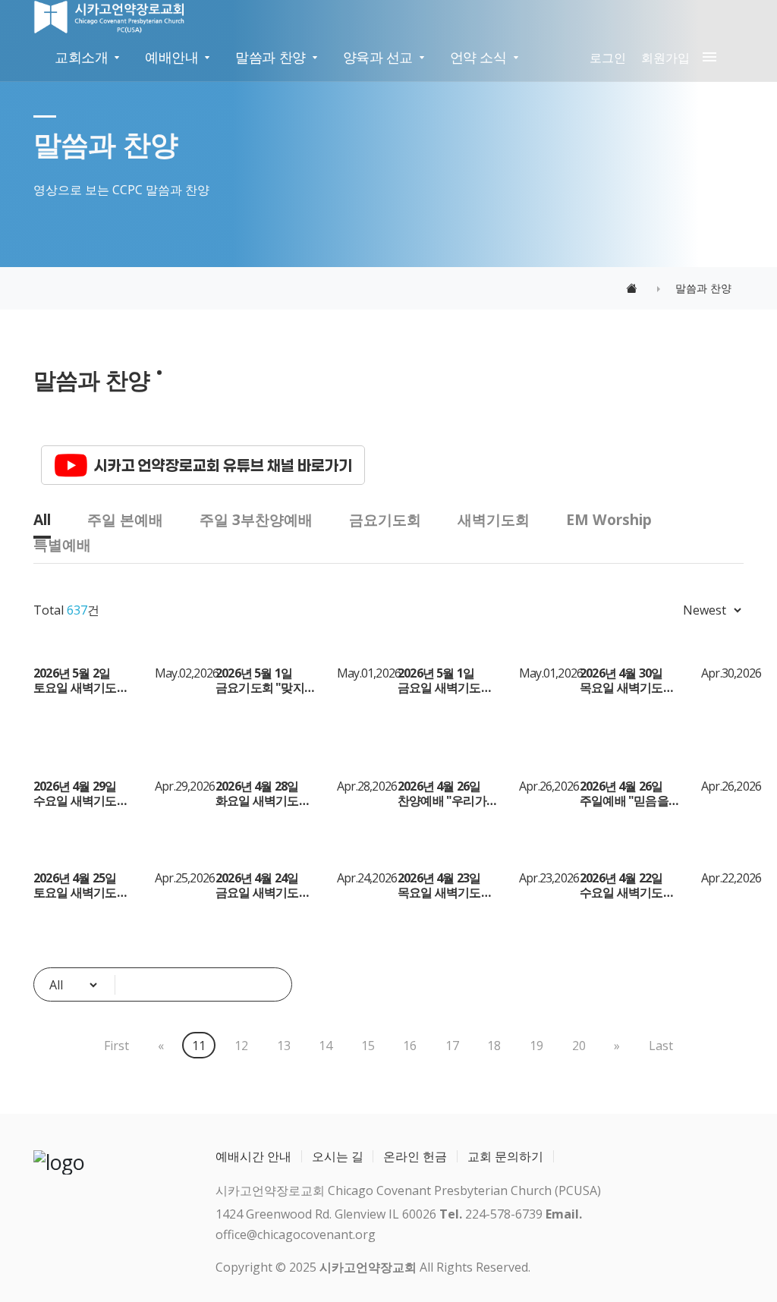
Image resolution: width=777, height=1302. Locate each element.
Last (661, 1045)
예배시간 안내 (253, 1156)
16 (410, 1045)
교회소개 (81, 57)
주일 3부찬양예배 (256, 519)
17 (452, 1045)
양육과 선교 (378, 57)
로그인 (608, 57)
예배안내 (171, 57)
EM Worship (609, 519)
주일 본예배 (125, 519)
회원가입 (665, 57)
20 (579, 1045)
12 (241, 1045)
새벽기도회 (494, 519)
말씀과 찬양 (270, 57)
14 (325, 1045)
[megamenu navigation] (706, 58)
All (42, 519)
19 (536, 1045)
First (116, 1045)
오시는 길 (337, 1156)
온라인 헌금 (415, 1156)
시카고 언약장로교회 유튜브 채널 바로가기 (223, 465)
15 (368, 1045)
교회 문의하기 (505, 1156)
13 (284, 1045)
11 (199, 1045)
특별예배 (62, 544)
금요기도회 (385, 519)
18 (494, 1045)
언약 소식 (478, 57)
